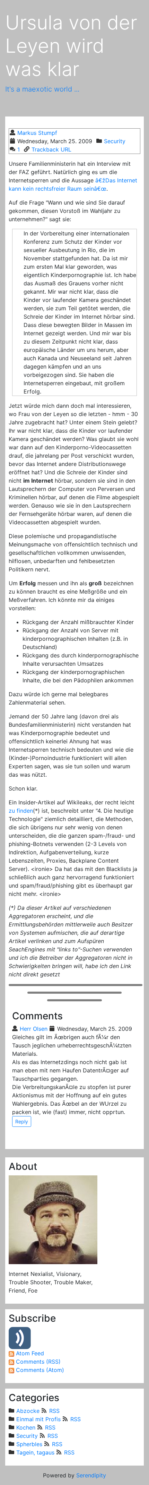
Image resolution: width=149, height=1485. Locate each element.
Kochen (25, 1427)
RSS (54, 1410)
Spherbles (29, 1444)
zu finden (21, 810)
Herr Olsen (33, 1028)
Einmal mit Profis (38, 1419)
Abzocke (28, 1410)
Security (114, 141)
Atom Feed (30, 1353)
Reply (21, 1121)
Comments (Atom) (40, 1369)
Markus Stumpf (37, 132)
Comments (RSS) (38, 1361)
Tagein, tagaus (35, 1452)
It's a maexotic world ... (42, 89)
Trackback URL (51, 149)
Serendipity (91, 1475)
